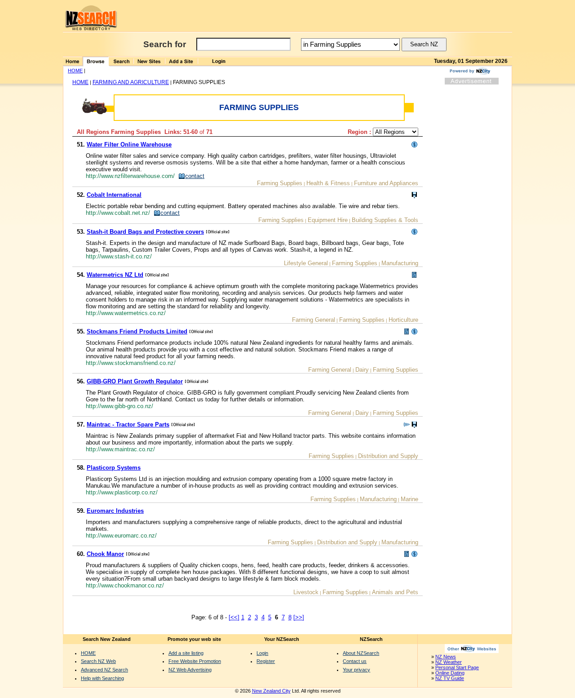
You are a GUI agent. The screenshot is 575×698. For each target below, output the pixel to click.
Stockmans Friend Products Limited (137, 331)
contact (194, 176)
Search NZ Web (98, 661)
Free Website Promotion (194, 661)
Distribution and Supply (388, 456)
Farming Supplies (279, 183)
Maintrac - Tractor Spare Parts (128, 424)
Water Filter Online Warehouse (129, 144)
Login (262, 653)
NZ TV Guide (449, 678)
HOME (75, 70)
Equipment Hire (328, 220)
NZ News (445, 656)
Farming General (313, 319)
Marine (409, 499)
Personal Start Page (457, 667)
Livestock (305, 592)
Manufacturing (399, 263)
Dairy (362, 369)
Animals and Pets (395, 592)
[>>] (298, 617)
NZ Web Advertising (190, 669)
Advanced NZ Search (104, 669)
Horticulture (403, 319)
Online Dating (449, 673)
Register (266, 661)
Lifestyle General (306, 263)
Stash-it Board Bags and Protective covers (145, 231)
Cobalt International (114, 194)
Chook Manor (105, 554)
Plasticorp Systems (114, 467)
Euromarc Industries (115, 510)
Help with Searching (102, 678)
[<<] (234, 617)
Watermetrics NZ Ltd (115, 274)
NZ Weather (448, 662)
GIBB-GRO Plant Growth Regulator (135, 381)
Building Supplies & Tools (385, 220)
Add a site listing (185, 653)
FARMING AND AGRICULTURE (131, 82)
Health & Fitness (328, 183)
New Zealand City (271, 691)
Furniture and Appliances (386, 183)
